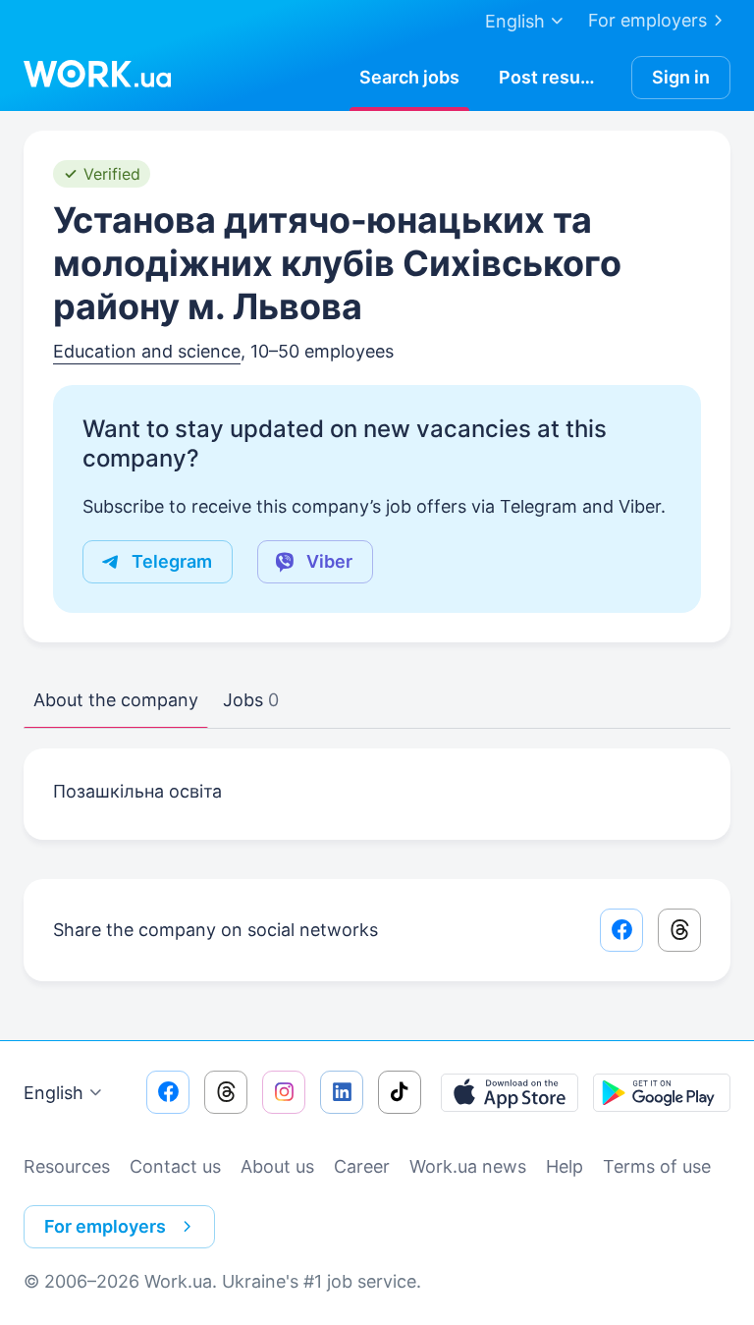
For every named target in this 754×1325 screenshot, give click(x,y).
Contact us (175, 1166)
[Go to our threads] (225, 1092)
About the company (115, 700)
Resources (67, 1166)
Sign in (681, 77)
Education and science (147, 351)
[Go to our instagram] (283, 1092)
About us (277, 1166)
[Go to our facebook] (167, 1092)
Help (564, 1166)
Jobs (251, 700)
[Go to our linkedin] (341, 1092)
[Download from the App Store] (509, 1092)
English (53, 1092)
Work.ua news (467, 1166)
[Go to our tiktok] (399, 1092)
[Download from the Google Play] (661, 1092)
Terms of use (657, 1166)
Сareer (362, 1166)
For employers (647, 20)
